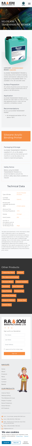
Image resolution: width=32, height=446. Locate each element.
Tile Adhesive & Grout (8, 398)
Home (3, 369)
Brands (3, 384)
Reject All (16, 442)
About (3, 371)
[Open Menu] (29, 3)
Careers (3, 379)
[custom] (12, 328)
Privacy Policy (19, 436)
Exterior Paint (17, 68)
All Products (5, 408)
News (3, 376)
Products (4, 374)
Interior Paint (5, 393)
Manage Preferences (26, 442)
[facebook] (5, 328)
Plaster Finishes (6, 400)
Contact (3, 381)
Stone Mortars (5, 405)
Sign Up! (14, 353)
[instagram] (8, 328)
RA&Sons (12, 70)
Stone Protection (6, 403)
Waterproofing (6, 395)
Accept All (6, 442)
